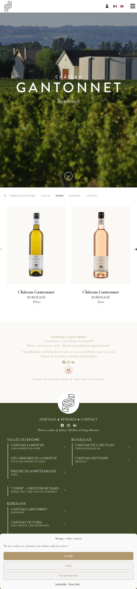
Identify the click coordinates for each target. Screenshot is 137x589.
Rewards (68, 419)
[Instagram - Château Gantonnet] (68, 362)
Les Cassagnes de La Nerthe (34, 459)
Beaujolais (81, 440)
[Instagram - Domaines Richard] (68, 425)
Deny (68, 565)
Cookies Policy (61, 584)
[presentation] (6, 195)
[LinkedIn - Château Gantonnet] (73, 362)
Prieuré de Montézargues (33, 472)
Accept (68, 555)
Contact (89, 419)
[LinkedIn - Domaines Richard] (74, 425)
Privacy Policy (74, 584)
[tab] (65, 447)
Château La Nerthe (27, 446)
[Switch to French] (115, 6)
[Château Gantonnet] (36, 245)
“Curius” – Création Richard (35, 489)
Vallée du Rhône (23, 440)
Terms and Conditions (58, 379)
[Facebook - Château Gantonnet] (64, 362)
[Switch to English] (121, 6)
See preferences (68, 575)
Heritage (47, 419)
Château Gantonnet (29, 510)
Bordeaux (16, 504)
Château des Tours (91, 459)
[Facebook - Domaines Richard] (62, 425)
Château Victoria (30, 523)
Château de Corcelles (94, 446)
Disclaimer (37, 379)
